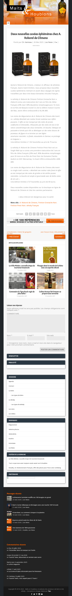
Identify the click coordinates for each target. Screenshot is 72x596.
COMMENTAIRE (13, 314)
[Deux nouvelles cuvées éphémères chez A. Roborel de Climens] (36, 65)
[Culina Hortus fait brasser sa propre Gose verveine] (50, 281)
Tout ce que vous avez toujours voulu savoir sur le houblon (28, 463)
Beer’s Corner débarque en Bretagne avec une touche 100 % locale (35, 505)
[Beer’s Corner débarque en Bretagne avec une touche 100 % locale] (9, 506)
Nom (9, 335)
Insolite (11, 438)
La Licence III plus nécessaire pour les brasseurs (25, 571)
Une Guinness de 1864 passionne (23, 528)
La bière (11, 391)
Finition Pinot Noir (18, 205)
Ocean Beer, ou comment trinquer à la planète (28, 512)
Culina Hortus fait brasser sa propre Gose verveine (50, 293)
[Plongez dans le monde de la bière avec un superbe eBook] (50, 255)
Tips (49, 591)
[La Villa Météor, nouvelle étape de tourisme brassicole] (22, 255)
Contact (11, 386)
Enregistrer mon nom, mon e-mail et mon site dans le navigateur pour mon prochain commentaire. (34, 344)
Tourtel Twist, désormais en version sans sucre (25, 557)
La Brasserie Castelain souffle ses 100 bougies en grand (31, 497)
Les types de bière (17, 395)
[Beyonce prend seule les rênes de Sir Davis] (9, 521)
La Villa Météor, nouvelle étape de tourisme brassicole (22, 267)
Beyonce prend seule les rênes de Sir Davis (27, 520)
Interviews (12, 443)
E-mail (30, 335)
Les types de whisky (18, 404)
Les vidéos (12, 414)
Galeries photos (14, 429)
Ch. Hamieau (27, 42)
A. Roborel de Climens (28, 202)
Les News (49, 42)
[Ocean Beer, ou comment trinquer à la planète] (9, 513)
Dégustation (13, 425)
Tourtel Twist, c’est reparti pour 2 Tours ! (23, 578)
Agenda (11, 381)
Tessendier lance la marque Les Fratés (22, 550)
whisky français (33, 205)
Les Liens (11, 409)
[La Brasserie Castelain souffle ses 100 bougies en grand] (9, 498)
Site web (50, 335)
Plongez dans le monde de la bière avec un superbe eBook (50, 267)
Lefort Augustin (14, 564)
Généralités (12, 434)
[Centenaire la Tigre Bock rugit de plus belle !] (22, 281)
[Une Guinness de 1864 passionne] (9, 528)
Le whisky (12, 400)
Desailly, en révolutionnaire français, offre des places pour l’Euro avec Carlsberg (35, 468)
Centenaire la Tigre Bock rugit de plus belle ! (22, 293)
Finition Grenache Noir (47, 202)
